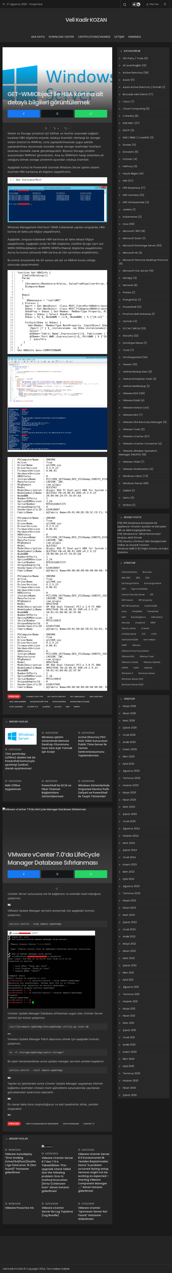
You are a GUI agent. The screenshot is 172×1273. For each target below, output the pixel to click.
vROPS (125, 667)
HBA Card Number (17, 701)
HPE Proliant (127, 600)
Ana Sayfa (38, 37)
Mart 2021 (128, 1023)
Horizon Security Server (133, 594)
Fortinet (128, 159)
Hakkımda (134, 37)
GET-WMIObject (77, 696)
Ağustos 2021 (131, 987)
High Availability (139, 588)
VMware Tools (131, 429)
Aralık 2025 (129, 742)
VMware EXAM (131, 400)
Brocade (147, 572)
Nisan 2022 (129, 951)
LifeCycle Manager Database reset (42, 1123)
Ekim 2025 (129, 756)
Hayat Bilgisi (130, 173)
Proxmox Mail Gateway (137, 314)
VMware (136, 645)
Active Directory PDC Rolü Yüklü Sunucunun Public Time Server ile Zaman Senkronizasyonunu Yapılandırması (93, 746)
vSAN (136, 667)
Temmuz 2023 (131, 893)
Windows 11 (127, 673)
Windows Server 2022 (132, 679)
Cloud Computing (134, 108)
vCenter (145, 628)
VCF (144, 633)
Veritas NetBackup (134, 386)
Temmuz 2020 (131, 1073)
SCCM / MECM (131, 328)
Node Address (59, 701)
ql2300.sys (32, 706)
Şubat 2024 (130, 850)
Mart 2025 (129, 807)
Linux (125, 224)
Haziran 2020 (130, 1080)
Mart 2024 (129, 843)
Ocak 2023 (129, 929)
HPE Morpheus (131, 188)
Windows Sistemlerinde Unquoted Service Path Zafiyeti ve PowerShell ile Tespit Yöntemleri (94, 791)
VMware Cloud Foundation (135, 650)
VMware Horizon (133, 407)
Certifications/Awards (94, 37)
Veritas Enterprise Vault (137, 379)
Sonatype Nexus (133, 343)
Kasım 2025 (130, 749)
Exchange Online (130, 583)
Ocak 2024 (129, 857)
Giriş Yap (153, 4)
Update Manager (71, 1123)
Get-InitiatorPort (56, 696)
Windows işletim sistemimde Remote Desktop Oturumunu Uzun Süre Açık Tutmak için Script (57, 744)
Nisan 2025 (129, 799)
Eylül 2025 (128, 763)
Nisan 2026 (129, 713)
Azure (126, 80)
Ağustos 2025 (131, 771)
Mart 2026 (129, 720)
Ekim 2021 (128, 972)
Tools (126, 350)
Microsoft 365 (131, 231)
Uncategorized (132, 357)
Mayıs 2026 (129, 706)
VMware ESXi (130, 393)
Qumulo (128, 321)
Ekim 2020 (129, 1059)
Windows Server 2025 (132, 684)
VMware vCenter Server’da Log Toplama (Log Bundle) (57, 1211)
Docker (127, 144)
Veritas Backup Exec (135, 371)
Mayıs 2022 (129, 943)
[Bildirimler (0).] (165, 4)
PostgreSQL (130, 299)
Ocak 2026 (129, 735)
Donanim (128, 152)
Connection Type (34, 696)
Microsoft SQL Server (135, 270)
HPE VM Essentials (133, 202)
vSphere (148, 667)
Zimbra (127, 505)
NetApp (127, 278)
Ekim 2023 (129, 871)
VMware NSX (130, 415)
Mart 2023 (129, 915)
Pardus (127, 292)
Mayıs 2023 (129, 900)
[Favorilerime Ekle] (46, 128)
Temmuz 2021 (131, 994)
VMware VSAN (131, 461)
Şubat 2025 (130, 814)
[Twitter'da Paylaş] (57, 114)
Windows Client (132, 476)
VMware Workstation (136, 469)
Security (128, 335)
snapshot (140, 622)
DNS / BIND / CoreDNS (136, 137)
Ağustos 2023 (131, 886)
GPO (124, 588)
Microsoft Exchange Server (139, 245)
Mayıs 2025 (129, 792)
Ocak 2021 (129, 1037)
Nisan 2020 (129, 1088)
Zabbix (127, 490)
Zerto (126, 497)
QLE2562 (46, 706)
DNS (138, 577)
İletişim (119, 37)
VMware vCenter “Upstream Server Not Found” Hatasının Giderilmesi (92, 1213)
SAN (124, 617)
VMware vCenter (133, 436)
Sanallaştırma (138, 617)
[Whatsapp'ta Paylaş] (91, 114)
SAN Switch (157, 617)
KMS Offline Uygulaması (13, 787)
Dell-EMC (128, 123)
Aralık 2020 (129, 1044)
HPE (125, 180)
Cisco (126, 101)
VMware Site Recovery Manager (142, 422)
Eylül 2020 (128, 1066)
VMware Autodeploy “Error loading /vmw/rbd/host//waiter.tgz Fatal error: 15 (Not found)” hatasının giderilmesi (20, 1163)
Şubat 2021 (129, 1030)
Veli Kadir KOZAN (86, 20)
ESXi (147, 577)
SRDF (153, 622)
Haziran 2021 (130, 1001)
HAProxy (128, 166)
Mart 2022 (129, 958)
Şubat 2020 (130, 1095)
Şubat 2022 (130, 965)
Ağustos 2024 (131, 828)
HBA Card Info (96, 696)
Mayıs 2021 (129, 1008)
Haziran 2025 (131, 785)
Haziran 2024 (131, 835)
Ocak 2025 (129, 821)
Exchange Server (152, 583)
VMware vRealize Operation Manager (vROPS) (138, 452)
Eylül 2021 (128, 979)
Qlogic (58, 706)
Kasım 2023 (130, 864)
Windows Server (133, 483)
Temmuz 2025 (131, 778)
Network (128, 285)
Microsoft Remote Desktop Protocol (145, 260)
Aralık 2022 (129, 936)
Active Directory (133, 72)
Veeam (127, 364)
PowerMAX (137, 611)
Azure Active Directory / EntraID (142, 87)
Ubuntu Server (129, 628)
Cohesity (128, 116)
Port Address (16, 706)
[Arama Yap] (125, 4)
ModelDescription (39, 701)
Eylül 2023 (128, 879)
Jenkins (127, 209)
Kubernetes (130, 216)
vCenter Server (129, 633)
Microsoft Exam (132, 238)
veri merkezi (149, 639)
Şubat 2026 (130, 727)
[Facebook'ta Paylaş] (24, 114)
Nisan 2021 (129, 1015)
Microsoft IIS (130, 252)
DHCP (126, 130)
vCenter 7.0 (88, 1123)
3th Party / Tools (133, 58)
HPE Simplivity (145, 600)
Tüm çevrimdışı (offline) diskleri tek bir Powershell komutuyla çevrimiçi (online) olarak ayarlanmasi (20, 761)
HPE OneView (131, 195)
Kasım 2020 (130, 1052)
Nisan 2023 (129, 907)
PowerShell (129, 307)
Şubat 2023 (130, 922)
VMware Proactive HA (19, 1208)
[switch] (136, 4)
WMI (68, 706)
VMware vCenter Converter (140, 443)
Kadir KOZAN (151, 605)
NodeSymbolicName (79, 701)
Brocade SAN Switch (135, 94)
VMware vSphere (151, 662)
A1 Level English (132, 65)
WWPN (77, 706)
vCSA (154, 633)
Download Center (61, 37)
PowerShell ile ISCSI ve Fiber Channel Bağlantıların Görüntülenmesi (56, 791)
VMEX (124, 645)
